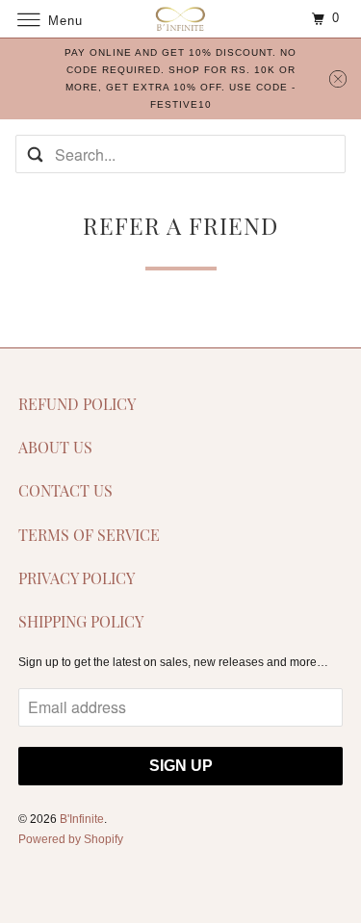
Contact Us (65, 490)
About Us (55, 447)
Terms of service (89, 535)
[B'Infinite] (180, 19)
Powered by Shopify (70, 839)
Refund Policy (77, 404)
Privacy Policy (76, 578)
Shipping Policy (80, 621)
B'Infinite (82, 819)
